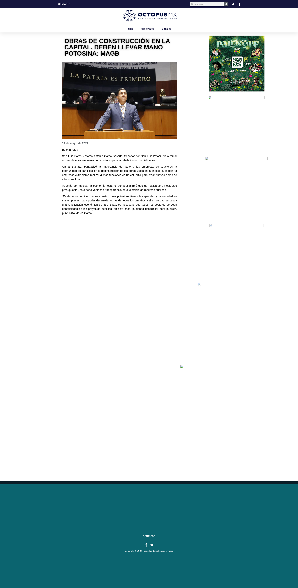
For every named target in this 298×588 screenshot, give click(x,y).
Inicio (130, 28)
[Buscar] (226, 4)
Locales (166, 28)
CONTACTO (149, 536)
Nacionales (147, 28)
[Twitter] (152, 545)
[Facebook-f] (146, 545)
